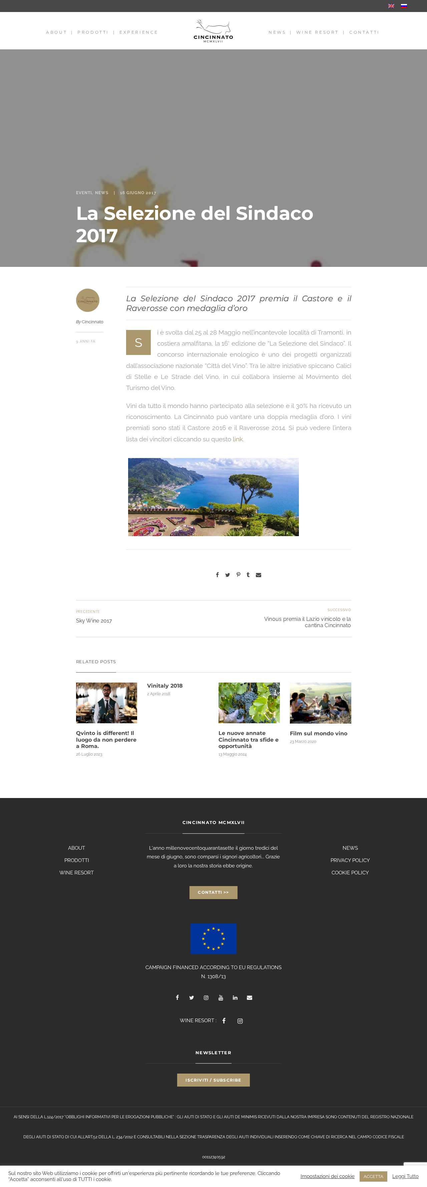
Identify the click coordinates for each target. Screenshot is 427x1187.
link (238, 439)
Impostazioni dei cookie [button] (328, 1176)
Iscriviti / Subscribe (213, 1080)
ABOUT (76, 848)
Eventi (84, 192)
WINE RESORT (76, 873)
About (56, 32)
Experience (138, 32)
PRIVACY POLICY (350, 860)
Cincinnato (92, 321)
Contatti (364, 32)
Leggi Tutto (405, 1176)
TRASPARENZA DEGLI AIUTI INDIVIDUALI (235, 1137)
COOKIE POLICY (350, 873)
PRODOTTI (76, 860)
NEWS (350, 848)
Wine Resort (317, 32)
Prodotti (93, 32)
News (277, 32)
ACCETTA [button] (373, 1176)
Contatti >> (213, 892)
